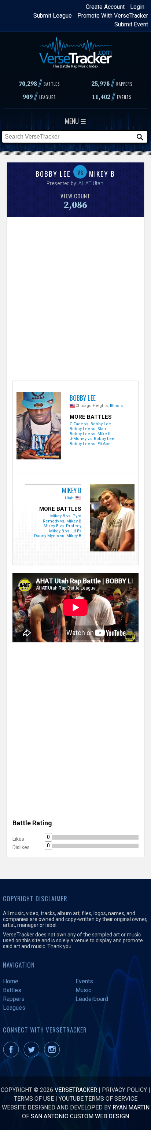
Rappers (14, 998)
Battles (12, 990)
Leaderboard (92, 998)
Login (137, 6)
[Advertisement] (75, 297)
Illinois (116, 405)
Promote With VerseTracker (112, 15)
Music (83, 990)
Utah (69, 498)
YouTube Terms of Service (98, 1098)
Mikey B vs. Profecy (62, 526)
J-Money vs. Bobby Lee (92, 438)
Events (84, 981)
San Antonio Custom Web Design (80, 1116)
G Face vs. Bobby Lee (90, 424)
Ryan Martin (131, 1107)
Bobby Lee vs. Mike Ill (90, 434)
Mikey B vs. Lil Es (65, 531)
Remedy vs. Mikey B (62, 521)
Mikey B (71, 490)
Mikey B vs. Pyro (65, 516)
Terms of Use (34, 1098)
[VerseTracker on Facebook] (12, 1055)
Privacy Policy (124, 1089)
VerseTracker (76, 1089)
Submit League (52, 15)
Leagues (14, 1007)
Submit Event (131, 24)
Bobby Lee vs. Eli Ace (90, 443)
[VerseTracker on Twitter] (33, 1055)
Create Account (105, 6)
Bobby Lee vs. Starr (88, 428)
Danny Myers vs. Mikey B (57, 535)
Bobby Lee (83, 398)
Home (10, 981)
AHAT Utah (90, 183)
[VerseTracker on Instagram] (53, 1055)
